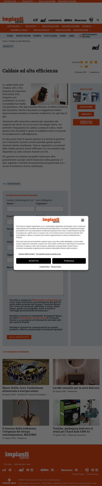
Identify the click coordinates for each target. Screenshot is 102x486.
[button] (82, 220)
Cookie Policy (45, 267)
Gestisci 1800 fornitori (27, 254)
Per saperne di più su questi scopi (48, 254)
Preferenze (69, 261)
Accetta (33, 260)
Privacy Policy (56, 267)
